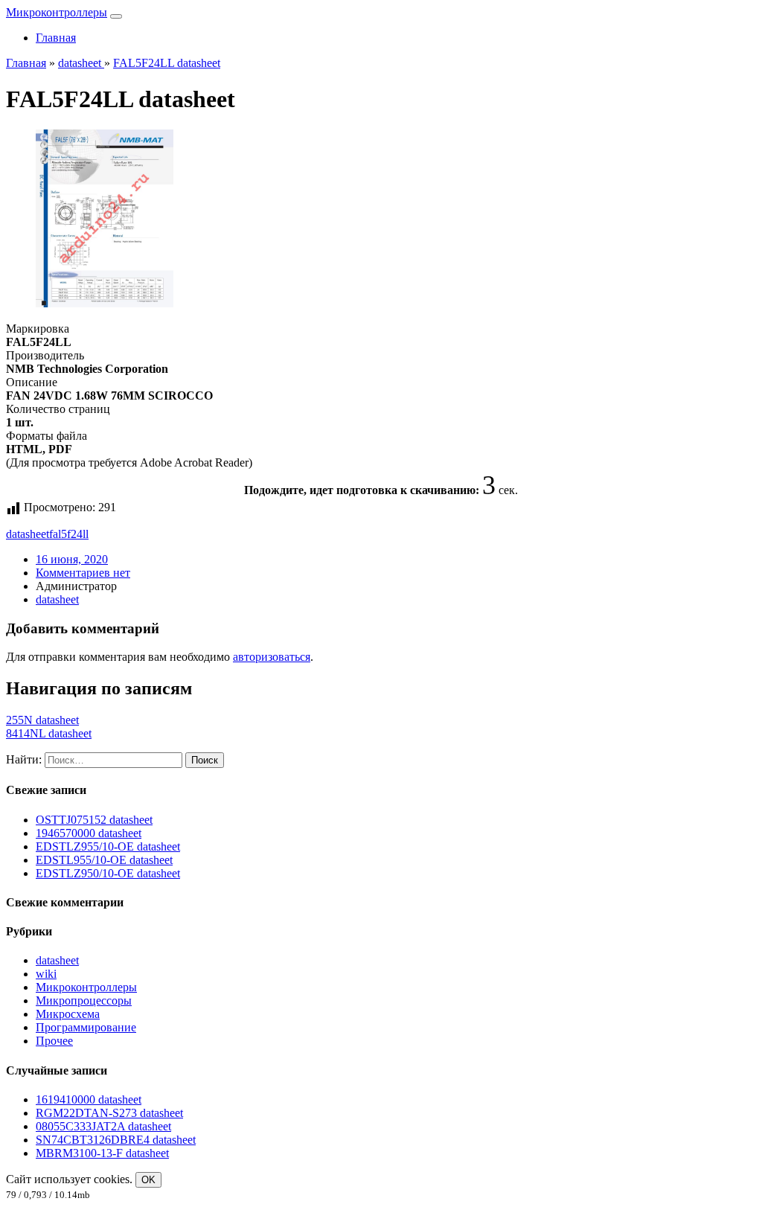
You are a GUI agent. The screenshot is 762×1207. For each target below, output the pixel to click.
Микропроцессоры (84, 1000)
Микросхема (68, 1014)
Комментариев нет (83, 572)
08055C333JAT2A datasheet (103, 1126)
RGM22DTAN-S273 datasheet (109, 1113)
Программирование (86, 1027)
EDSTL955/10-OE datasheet (104, 860)
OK (148, 1179)
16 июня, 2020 (72, 559)
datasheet (27, 534)
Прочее (54, 1040)
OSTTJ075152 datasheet (94, 819)
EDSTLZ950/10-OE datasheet (108, 873)
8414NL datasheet (49, 733)
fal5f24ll (69, 534)
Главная (56, 37)
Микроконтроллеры (56, 12)
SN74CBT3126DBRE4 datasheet (116, 1139)
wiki (46, 973)
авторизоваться (271, 656)
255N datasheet (42, 720)
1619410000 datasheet (88, 1099)
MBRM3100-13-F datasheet (102, 1153)
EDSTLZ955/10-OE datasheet (108, 846)
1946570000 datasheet (88, 833)
